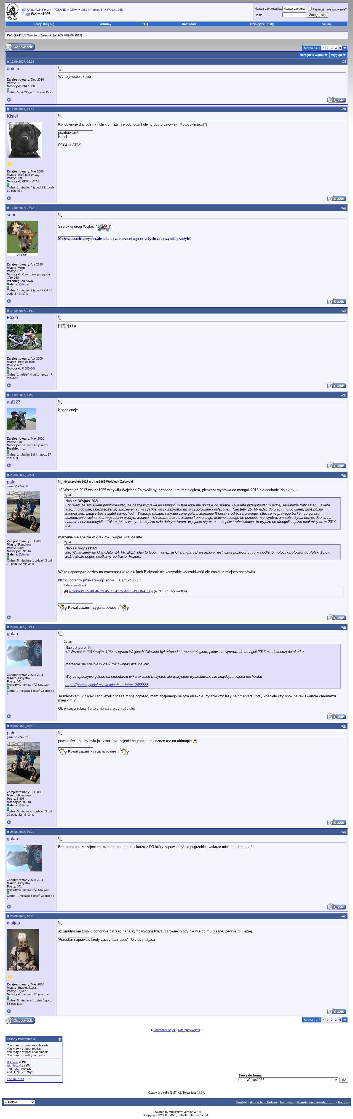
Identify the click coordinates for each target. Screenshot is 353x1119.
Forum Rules (15, 1079)
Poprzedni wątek (164, 1030)
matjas (13, 923)
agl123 (13, 402)
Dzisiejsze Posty (262, 24)
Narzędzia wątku (312, 55)
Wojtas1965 (115, 9)
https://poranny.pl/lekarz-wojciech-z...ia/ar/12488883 (99, 580)
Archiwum (287, 1102)
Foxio (12, 317)
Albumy (105, 24)
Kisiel (12, 116)
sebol (12, 214)
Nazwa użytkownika (268, 8)
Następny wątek (189, 1030)
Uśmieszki (14, 1065)
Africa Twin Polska (263, 1102)
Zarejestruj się (44, 24)
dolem (13, 68)
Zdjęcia (24, 284)
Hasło (258, 15)
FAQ (145, 24)
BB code (12, 1062)
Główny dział (78, 9)
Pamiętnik (96, 9)
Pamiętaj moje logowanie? (329, 9)
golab (12, 633)
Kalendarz (189, 24)
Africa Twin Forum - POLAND (46, 9)
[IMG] (16, 1068)
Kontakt (241, 1102)
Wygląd (336, 55)
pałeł (12, 482)
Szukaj (326, 24)
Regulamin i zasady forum (316, 1102)
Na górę (343, 1102)
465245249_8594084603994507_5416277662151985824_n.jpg (111, 591)
